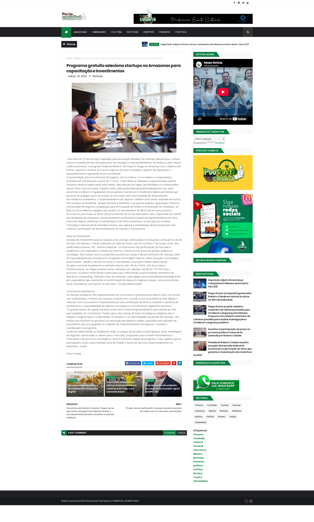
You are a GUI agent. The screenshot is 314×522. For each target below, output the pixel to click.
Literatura (200, 411)
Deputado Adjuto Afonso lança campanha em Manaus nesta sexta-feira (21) (191, 44)
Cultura (116, 32)
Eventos (149, 32)
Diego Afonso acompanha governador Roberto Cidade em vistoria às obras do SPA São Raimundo (230, 296)
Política (180, 32)
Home (69, 58)
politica (198, 416)
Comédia (212, 405)
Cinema (199, 405)
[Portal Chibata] (246, 501)
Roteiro (221, 416)
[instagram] (239, 3)
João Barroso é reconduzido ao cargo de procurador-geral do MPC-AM (162, 388)
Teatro (232, 416)
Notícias (132, 32)
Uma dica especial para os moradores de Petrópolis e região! (83, 388)
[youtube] (247, 3)
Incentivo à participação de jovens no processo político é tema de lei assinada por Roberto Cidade (229, 332)
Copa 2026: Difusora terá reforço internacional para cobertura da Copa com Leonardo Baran (121, 386)
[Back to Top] (251, 501)
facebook (170, 432)
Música (212, 411)
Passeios (164, 32)
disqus (181, 432)
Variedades (99, 32)
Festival (236, 405)
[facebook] (234, 3)
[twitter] (243, 3)
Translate (219, 143)
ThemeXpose (105, 500)
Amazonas (80, 32)
